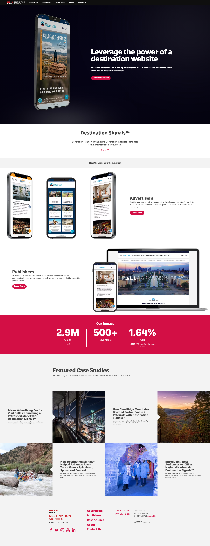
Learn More (137, 213)
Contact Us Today (101, 78)
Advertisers (33, 2)
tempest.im (152, 516)
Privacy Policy (122, 514)
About (71, 2)
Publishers (46, 2)
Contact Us (82, 2)
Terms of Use (122, 511)
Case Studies (60, 2)
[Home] (16, 2)
